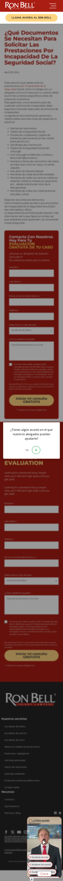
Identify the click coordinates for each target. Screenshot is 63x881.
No (27, 450)
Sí (36, 450)
